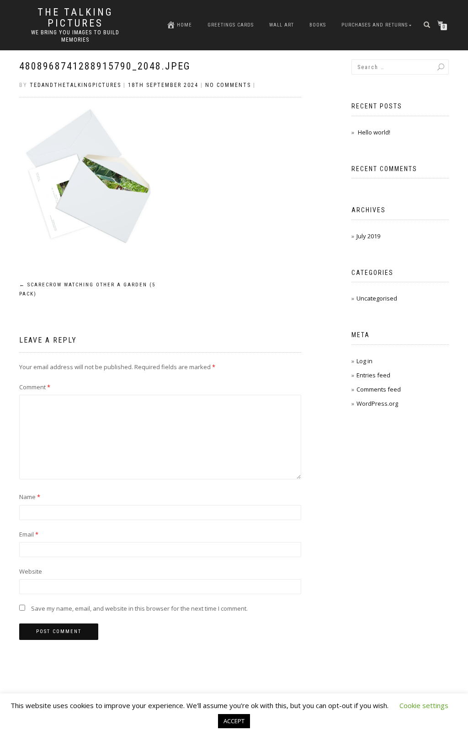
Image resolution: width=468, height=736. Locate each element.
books (317, 25)
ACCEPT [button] (234, 721)
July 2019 (368, 236)
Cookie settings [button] (423, 705)
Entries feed (373, 375)
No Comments (228, 85)
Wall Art (281, 25)
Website (30, 571)
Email (28, 534)
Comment (34, 387)
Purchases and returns (374, 25)
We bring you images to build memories (75, 36)
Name (29, 497)
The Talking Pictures (75, 18)
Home (184, 25)
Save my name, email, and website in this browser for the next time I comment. (139, 608)
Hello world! (374, 132)
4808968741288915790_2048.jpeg (105, 66)
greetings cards (230, 25)
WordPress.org (377, 403)
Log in (364, 361)
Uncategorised (376, 298)
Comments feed (378, 389)
